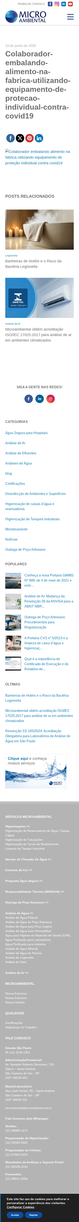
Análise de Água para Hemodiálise (28, 931)
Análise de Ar (12, 323)
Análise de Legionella (19, 957)
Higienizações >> (17, 826)
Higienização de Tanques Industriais (32, 519)
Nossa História (15, 1002)
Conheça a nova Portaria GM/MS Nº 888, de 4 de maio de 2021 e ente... (49, 580)
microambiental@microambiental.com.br (28, 1108)
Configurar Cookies (20, 1207)
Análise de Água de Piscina (23, 953)
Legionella (11, 255)
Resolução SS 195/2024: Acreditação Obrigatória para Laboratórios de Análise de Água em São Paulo (37, 736)
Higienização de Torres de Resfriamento (32, 844)
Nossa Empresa (16, 993)
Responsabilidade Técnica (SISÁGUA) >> (34, 891)
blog (8, 473)
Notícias (11, 539)
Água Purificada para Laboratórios (28, 939)
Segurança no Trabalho (21, 1027)
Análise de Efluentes (20, 453)
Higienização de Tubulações (24, 839)
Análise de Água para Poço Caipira (28, 926)
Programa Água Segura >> (24, 881)
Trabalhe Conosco (31, 4)
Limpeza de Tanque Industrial (25, 848)
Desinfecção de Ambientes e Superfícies (35, 494)
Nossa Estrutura (16, 998)
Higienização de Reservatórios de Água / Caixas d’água (37, 833)
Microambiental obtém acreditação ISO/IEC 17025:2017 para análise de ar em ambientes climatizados (38, 334)
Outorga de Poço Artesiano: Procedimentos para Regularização (45, 622)
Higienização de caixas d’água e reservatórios (29, 506)
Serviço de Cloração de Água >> (28, 859)
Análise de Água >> (19, 913)
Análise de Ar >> (16, 972)
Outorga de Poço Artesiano (25, 549)
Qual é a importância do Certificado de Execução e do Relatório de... (46, 664)
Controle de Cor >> (18, 870)
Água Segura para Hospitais (26, 433)
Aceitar (15, 1215)
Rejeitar (33, 1215)
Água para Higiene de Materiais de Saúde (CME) (38, 935)
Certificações (15, 483)
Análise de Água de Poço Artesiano (28, 922)
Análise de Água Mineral (21, 948)
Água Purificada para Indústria (25, 944)
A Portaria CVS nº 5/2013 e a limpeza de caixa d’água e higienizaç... (46, 643)
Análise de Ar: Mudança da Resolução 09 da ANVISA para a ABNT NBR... (48, 601)
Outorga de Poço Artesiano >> (26, 902)
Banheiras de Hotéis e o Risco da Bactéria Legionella (33, 264)
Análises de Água (18, 463)
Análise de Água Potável (21, 917)
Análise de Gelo (15, 962)
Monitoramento (16, 529)
